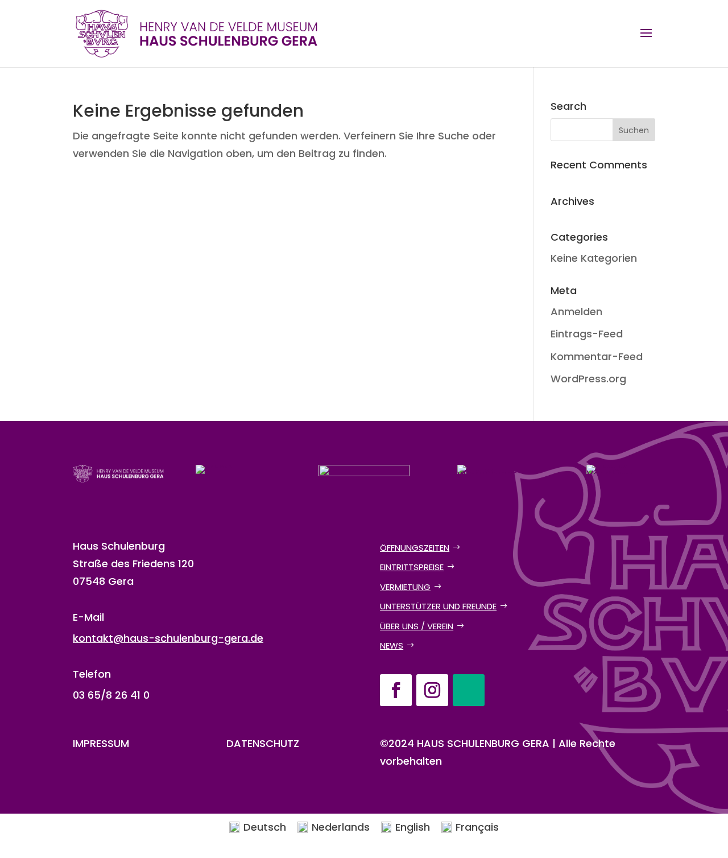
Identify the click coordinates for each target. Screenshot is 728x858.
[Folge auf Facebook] (396, 690)
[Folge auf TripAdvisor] (469, 690)
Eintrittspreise (412, 567)
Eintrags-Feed (587, 334)
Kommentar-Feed (597, 356)
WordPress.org (588, 379)
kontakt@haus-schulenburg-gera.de (168, 638)
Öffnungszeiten (414, 548)
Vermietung (405, 587)
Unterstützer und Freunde (438, 606)
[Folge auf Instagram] (432, 690)
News (391, 645)
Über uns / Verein (416, 626)
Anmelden (576, 311)
